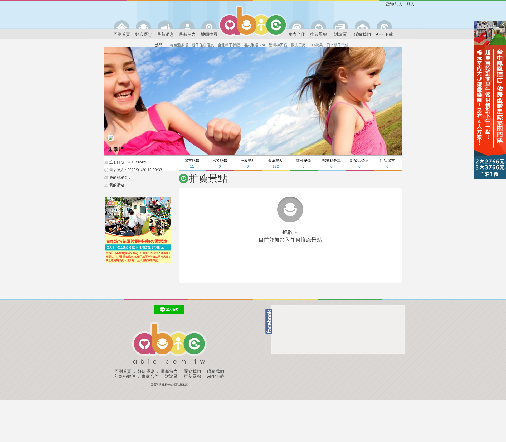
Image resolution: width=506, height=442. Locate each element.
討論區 (340, 34)
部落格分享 (331, 163)
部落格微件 (124, 376)
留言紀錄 (191, 163)
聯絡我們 (362, 34)
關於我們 (192, 371)
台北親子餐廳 (229, 45)
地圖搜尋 (209, 34)
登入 (410, 4)
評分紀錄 (303, 163)
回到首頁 (121, 34)
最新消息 (165, 34)
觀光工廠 (298, 45)
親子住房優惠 (203, 45)
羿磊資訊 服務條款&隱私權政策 (169, 384)
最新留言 (187, 34)
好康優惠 (143, 34)
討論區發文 (359, 163)
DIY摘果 (316, 45)
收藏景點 (275, 163)
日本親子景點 (338, 45)
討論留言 (387, 163)
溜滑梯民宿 (278, 45)
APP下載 (384, 34)
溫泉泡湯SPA (254, 45)
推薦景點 (318, 34)
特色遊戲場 (179, 45)
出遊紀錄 (219, 163)
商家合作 (296, 34)
